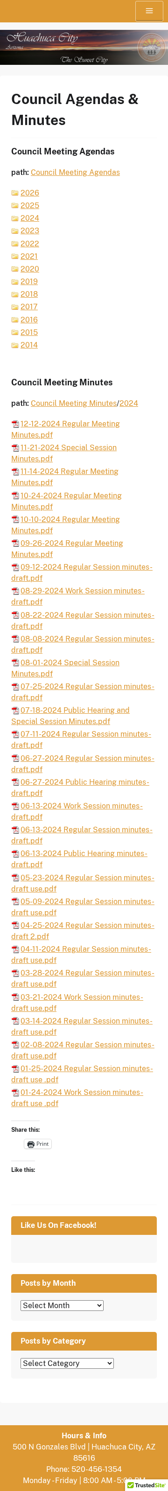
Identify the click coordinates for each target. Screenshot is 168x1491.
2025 (30, 205)
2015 (29, 332)
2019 (29, 281)
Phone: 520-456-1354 (84, 1469)
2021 (29, 256)
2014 (29, 345)
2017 (29, 306)
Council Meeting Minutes (74, 403)
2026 (30, 192)
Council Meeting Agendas (75, 172)
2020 (30, 269)
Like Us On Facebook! (59, 1225)
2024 (30, 218)
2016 (29, 319)
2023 (30, 230)
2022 (30, 243)
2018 (29, 294)
